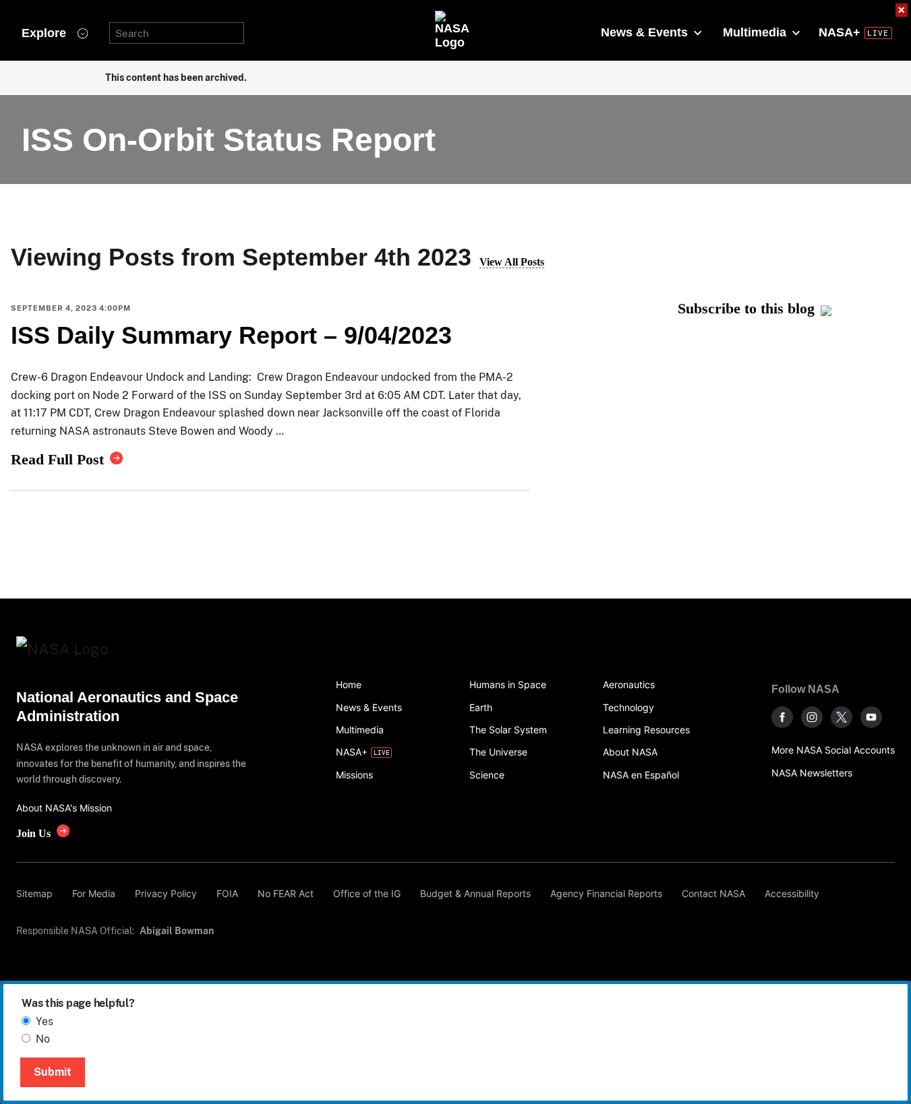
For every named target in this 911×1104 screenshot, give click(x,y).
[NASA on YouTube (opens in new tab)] (871, 717)
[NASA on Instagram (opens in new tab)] (812, 717)
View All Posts (511, 262)
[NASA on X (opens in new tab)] (841, 717)
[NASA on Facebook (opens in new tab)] (782, 717)
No (43, 1039)
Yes (44, 1021)
